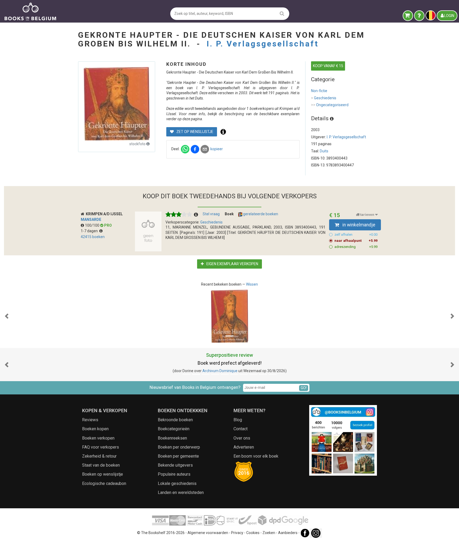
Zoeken (268, 533)
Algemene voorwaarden (208, 533)
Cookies (253, 533)
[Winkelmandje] (408, 15)
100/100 (92, 225)
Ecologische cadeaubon (104, 483)
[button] (6, 316)
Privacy (237, 533)
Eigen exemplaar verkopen (232, 264)
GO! (304, 388)
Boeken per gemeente (178, 456)
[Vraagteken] (419, 15)
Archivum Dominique (219, 371)
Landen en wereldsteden (181, 492)
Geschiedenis (323, 98)
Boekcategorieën (173, 428)
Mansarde (91, 219)
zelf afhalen (355, 234)
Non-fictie (319, 91)
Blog (237, 419)
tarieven (367, 215)
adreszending (355, 247)
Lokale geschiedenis (177, 483)
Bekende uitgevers (175, 465)
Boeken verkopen (98, 438)
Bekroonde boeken (175, 419)
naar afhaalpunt (355, 241)
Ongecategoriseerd (329, 105)
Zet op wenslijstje (194, 132)
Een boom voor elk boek (255, 456)
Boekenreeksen (172, 438)
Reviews (90, 419)
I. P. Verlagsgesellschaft (263, 43)
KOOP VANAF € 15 (328, 66)
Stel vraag (211, 214)
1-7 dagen (90, 231)
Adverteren (243, 447)
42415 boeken (93, 237)
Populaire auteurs (174, 474)
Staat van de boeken (101, 465)
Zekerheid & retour (99, 456)
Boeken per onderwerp (179, 447)
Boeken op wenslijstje (102, 474)
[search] (282, 13)
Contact (240, 428)
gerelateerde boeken (260, 214)
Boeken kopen (95, 428)
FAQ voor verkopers (100, 447)
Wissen (252, 284)
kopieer (216, 149)
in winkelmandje (358, 224)
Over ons (241, 438)
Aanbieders (288, 533)
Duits (324, 151)
